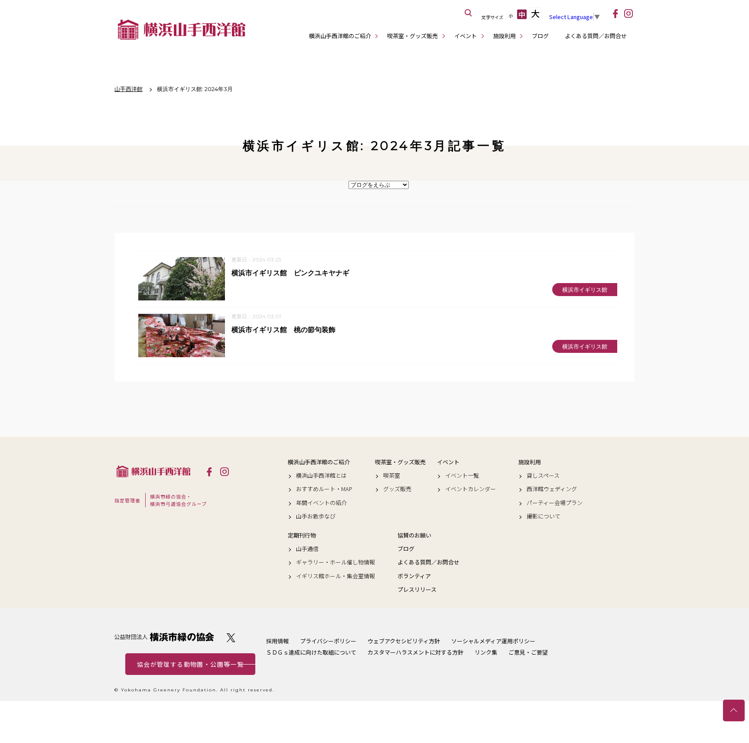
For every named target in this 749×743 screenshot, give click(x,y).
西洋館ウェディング (552, 489)
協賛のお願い (414, 535)
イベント (465, 36)
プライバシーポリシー (328, 641)
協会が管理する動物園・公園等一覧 (190, 664)
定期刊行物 (302, 535)
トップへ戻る (734, 710)
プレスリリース (416, 589)
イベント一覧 (462, 475)
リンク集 (486, 652)
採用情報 (277, 641)
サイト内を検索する (468, 13)
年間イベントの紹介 (321, 503)
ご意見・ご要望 (528, 652)
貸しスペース (543, 475)
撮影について (543, 516)
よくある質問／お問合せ (596, 36)
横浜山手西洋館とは (321, 475)
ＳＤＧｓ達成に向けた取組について (311, 652)
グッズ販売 (397, 489)
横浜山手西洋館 (153, 471)
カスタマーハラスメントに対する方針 (415, 652)
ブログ (540, 36)
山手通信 (307, 549)
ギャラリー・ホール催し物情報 (335, 562)
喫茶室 (391, 475)
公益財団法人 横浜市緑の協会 (164, 637)
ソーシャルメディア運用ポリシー (493, 641)
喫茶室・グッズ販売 (412, 36)
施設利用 (504, 36)
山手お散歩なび (315, 516)
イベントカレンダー (470, 489)
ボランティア (414, 576)
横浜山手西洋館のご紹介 (340, 36)
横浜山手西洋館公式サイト (181, 29)
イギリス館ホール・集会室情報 (335, 576)
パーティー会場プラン (555, 503)
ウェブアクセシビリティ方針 (404, 641)
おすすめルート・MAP (324, 489)
